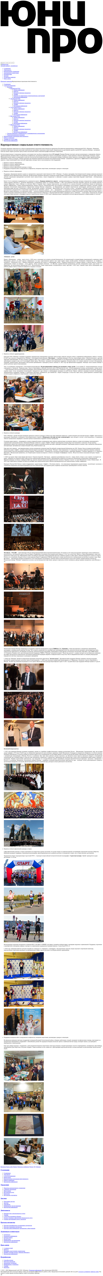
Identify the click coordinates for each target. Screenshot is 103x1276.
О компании (8, 81)
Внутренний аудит (9, 1192)
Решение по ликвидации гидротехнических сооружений (29, 95)
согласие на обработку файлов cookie (88, 1271)
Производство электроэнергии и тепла (14, 1213)
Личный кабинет (9, 65)
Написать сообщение (23, 1167)
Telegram (38, 1167)
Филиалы (9, 87)
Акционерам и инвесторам (10, 1231)
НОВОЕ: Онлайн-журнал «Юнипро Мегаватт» (17, 1252)
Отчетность (7, 1234)
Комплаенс (7, 1193)
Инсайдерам (7, 1239)
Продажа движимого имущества (13, 1227)
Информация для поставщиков (12, 1206)
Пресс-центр (5, 1245)
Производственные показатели (22, 93)
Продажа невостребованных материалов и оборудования (19, 1228)
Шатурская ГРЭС (15, 116)
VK (35, 1167)
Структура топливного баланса (12, 1216)
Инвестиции (7, 1177)
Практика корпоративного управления (14, 1188)
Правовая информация (35, 1270)
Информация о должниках (11, 1264)
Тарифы (16, 94)
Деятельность (5, 1210)
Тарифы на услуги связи (10, 139)
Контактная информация (20, 97)
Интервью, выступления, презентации (14, 1251)
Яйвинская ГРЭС (15, 124)
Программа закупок (9, 1201)
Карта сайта (9, 1167)
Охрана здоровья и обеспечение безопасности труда (18, 1218)
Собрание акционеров (10, 1189)
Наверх (15, 1167)
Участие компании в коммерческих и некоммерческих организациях (26, 133)
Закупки (4, 1198)
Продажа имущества (8, 1222)
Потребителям (6, 1257)
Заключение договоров (10, 1263)
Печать (31, 1167)
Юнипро (3, 81)
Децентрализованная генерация (16, 135)
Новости (16, 91)
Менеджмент (7, 1191)
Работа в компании (9, 137)
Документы (7, 1174)
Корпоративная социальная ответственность (16, 136)
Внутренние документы (10, 1195)
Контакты (3, 1167)
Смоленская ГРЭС (15, 98)
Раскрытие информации (10, 1236)
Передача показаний (9, 1261)
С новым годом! (8, 1248)
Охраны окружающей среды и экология (15, 1219)
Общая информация (19, 90)
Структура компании (9, 85)
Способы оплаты (8, 1260)
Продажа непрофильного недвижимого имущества (18, 1225)
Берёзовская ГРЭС (15, 88)
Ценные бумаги (8, 1237)
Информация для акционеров (12, 1240)
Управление (5, 1185)
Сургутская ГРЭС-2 (15, 107)
